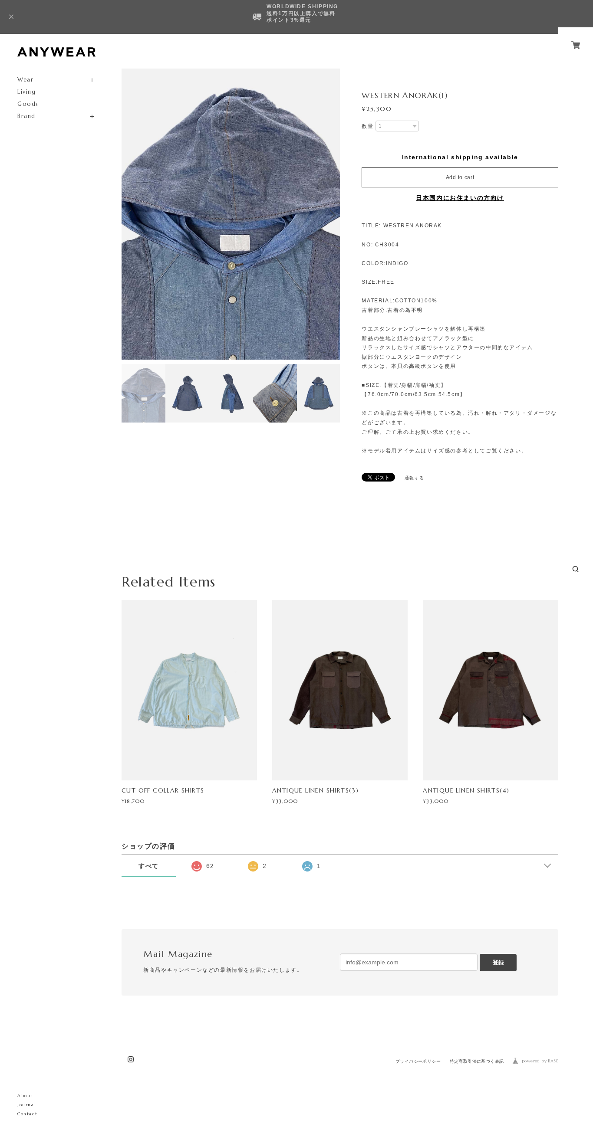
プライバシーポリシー (418, 1061)
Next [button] (331, 214)
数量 (367, 126)
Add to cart (460, 177)
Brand (26, 116)
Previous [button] (130, 214)
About (25, 1095)
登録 (498, 962)
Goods (28, 104)
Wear (25, 79)
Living (26, 92)
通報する (415, 477)
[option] (231, 214)
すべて (148, 865)
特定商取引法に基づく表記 (477, 1061)
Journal (26, 1105)
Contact (27, 1114)
